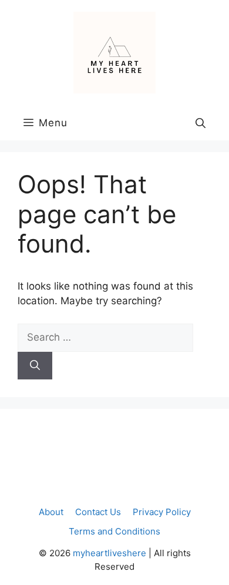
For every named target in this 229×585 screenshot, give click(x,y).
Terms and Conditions (114, 531)
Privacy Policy (162, 511)
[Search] (35, 366)
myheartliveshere (109, 553)
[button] (200, 122)
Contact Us (98, 511)
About (51, 511)
